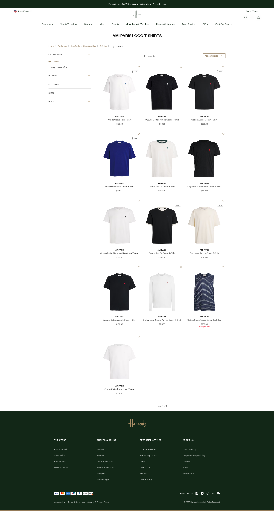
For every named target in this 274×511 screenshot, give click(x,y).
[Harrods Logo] (137, 422)
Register (256, 11)
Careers (186, 461)
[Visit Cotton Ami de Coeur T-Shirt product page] (204, 67)
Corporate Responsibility (194, 455)
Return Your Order (105, 467)
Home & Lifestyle (165, 24)
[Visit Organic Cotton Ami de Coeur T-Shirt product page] (162, 67)
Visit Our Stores (223, 24)
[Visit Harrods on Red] (213, 493)
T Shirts (55, 61)
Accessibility (59, 502)
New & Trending (68, 24)
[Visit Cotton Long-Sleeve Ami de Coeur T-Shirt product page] (162, 267)
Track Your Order (105, 461)
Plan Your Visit (60, 449)
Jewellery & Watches (137, 24)
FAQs (142, 461)
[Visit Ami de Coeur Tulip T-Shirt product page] (119, 67)
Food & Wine (189, 24)
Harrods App (103, 479)
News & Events (61, 467)
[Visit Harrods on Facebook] (197, 493)
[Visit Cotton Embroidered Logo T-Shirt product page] (119, 336)
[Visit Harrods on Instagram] (202, 493)
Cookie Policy (146, 479)
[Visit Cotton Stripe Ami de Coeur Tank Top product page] (204, 267)
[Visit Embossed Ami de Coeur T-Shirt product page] (119, 134)
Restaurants (60, 461)
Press (185, 467)
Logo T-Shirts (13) (59, 67)
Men (102, 24)
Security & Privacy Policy (98, 502)
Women (88, 24)
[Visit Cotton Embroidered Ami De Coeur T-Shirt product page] (119, 200)
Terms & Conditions (76, 502)
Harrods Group (189, 449)
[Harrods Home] (137, 14)
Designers (47, 24)
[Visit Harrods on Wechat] (218, 493)
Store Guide (59, 455)
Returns (100, 455)
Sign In (248, 11)
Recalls (143, 473)
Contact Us (145, 467)
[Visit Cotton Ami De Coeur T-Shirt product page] (162, 134)
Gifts (205, 24)
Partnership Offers (148, 455)
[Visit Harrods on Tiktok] (207, 493)
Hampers (101, 473)
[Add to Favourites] (138, 67)
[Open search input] (246, 17)
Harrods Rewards (148, 449)
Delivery (100, 449)
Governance (188, 473)
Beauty (115, 24)
